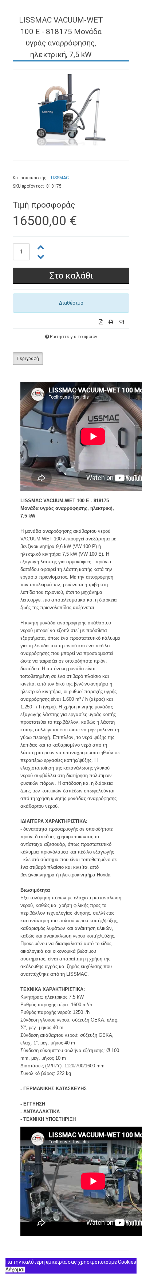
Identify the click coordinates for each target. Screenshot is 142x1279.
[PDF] (101, 322)
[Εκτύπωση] (111, 322)
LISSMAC (60, 177)
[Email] (121, 322)
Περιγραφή (28, 358)
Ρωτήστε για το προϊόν (73, 336)
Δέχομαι (15, 1269)
